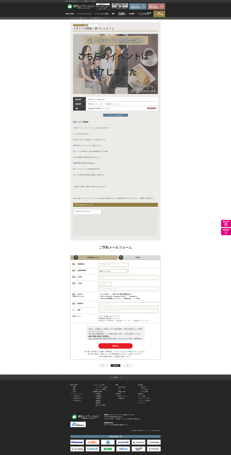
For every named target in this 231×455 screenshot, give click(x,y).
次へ (128, 365)
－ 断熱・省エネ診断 (99, 405)
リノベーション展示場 (144, 400)
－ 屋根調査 (97, 400)
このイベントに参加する (115, 115)
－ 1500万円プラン (77, 400)
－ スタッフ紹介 (143, 389)
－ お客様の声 (120, 398)
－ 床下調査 (97, 394)
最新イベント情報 (159, 13)
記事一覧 (115, 365)
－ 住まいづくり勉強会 (100, 389)
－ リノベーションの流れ (100, 387)
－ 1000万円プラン (77, 398)
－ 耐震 (74, 387)
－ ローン (119, 389)
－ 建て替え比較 (121, 387)
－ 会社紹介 (142, 387)
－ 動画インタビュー (122, 396)
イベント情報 (141, 396)
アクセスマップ (151, 108)
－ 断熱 (74, 389)
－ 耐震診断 (97, 402)
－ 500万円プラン (76, 396)
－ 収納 (74, 391)
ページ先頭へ (115, 377)
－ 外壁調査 (97, 398)
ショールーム (141, 402)
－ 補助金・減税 (121, 391)
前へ (103, 365)
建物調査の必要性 (97, 391)
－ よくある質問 (143, 391)
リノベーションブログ (144, 398)
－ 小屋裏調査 (98, 396)
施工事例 (140, 394)
